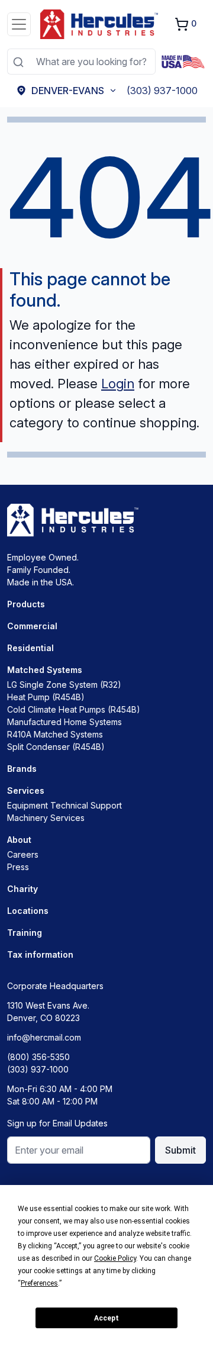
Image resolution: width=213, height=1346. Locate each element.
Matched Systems (44, 670)
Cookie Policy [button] (115, 1258)
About (19, 840)
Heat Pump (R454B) (46, 697)
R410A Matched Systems (55, 734)
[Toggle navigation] (19, 24)
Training (24, 933)
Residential (30, 648)
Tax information (40, 954)
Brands (22, 769)
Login (117, 383)
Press (18, 867)
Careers (22, 854)
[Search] (18, 62)
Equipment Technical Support (64, 805)
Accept (106, 1318)
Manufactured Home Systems (64, 722)
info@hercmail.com (44, 1037)
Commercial (32, 626)
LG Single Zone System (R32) (64, 685)
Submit (180, 1150)
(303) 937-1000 (38, 1069)
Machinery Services (46, 818)
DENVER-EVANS (67, 90)
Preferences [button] (39, 1283)
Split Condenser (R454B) (56, 747)
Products (26, 604)
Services (25, 790)
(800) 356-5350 (38, 1057)
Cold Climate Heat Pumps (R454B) (73, 709)
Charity (22, 889)
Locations (28, 911)
